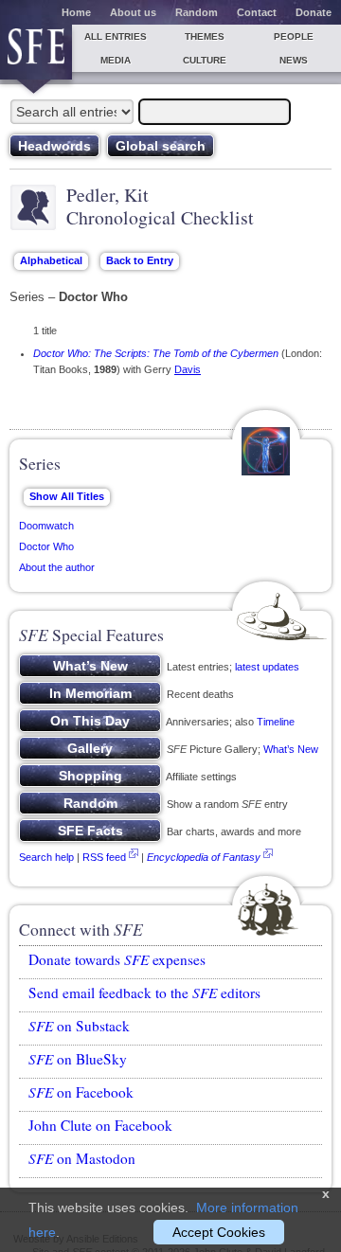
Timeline (276, 721)
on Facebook (81, 1091)
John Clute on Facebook (100, 1125)
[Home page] (36, 52)
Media (115, 60)
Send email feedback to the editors (144, 992)
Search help (46, 857)
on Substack (79, 1025)
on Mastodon (81, 1158)
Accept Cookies (218, 1232)
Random (196, 12)
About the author (57, 567)
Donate (314, 12)
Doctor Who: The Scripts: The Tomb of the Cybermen (155, 353)
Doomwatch (46, 525)
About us (133, 12)
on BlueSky (77, 1058)
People (294, 36)
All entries (115, 36)
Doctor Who (46, 546)
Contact (257, 12)
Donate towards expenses (117, 959)
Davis (187, 369)
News (293, 60)
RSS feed (104, 857)
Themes (204, 36)
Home (76, 12)
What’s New (290, 749)
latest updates (267, 666)
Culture (204, 60)
